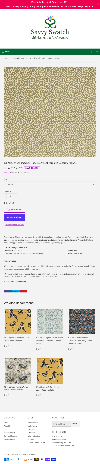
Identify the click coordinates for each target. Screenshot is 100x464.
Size (5, 179)
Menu (7, 52)
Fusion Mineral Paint (36, 443)
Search (7, 423)
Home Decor (33, 423)
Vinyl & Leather (34, 436)
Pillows (31, 439)
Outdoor (31, 433)
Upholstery (32, 426)
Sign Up (75, 424)
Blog (6, 429)
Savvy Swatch (15, 454)
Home (6, 58)
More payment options (14, 225)
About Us (7, 426)
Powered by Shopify (29, 454)
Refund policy (9, 439)
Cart (96, 52)
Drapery (31, 429)
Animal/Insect (19, 58)
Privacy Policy (9, 433)
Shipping (7, 172)
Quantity (7, 191)
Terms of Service (10, 436)
